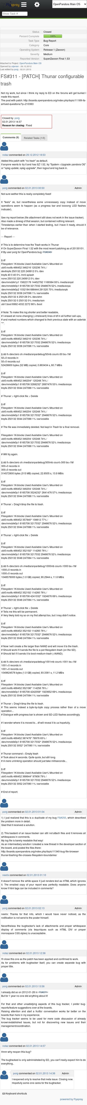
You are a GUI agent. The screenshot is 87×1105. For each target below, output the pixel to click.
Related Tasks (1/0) (34, 138)
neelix (5, 875)
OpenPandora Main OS (30, 63)
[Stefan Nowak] (4, 182)
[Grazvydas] (4, 149)
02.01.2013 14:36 (45, 1073)
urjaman (15, 66)
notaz (5, 154)
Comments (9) (11, 137)
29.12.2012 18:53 (36, 154)
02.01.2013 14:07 (36, 1045)
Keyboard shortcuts (16, 1093)
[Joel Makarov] (4, 869)
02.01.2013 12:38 (36, 953)
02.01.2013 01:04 (35, 811)
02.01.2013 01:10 (36, 875)
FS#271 (43, 992)
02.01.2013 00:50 (35, 188)
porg (16, 69)
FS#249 (47, 252)
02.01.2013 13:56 (35, 986)
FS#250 (61, 817)
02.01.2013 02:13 (35, 908)
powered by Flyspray (71, 1099)
